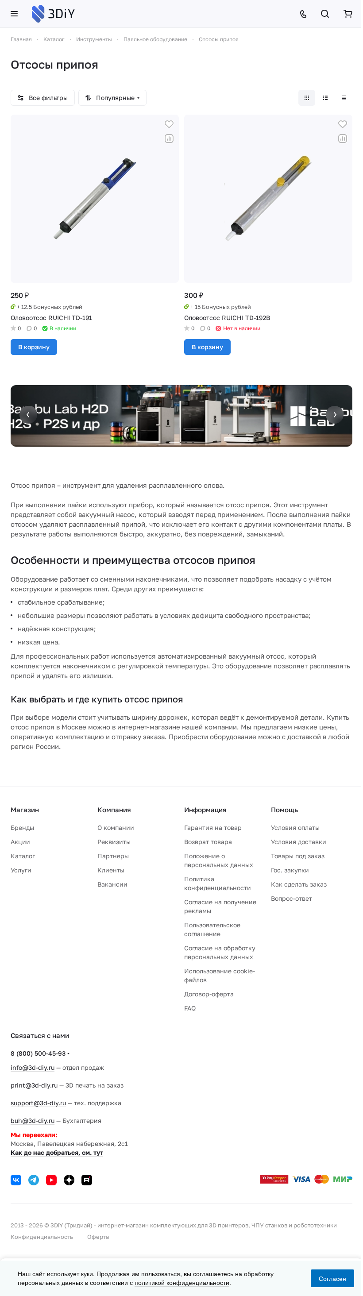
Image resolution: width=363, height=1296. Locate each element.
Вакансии (112, 884)
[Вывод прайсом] (344, 98)
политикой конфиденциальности (182, 1282)
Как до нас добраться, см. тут (57, 1152)
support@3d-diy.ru (38, 1103)
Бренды (22, 827)
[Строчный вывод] (325, 98)
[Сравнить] (169, 138)
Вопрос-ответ (291, 898)
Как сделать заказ (299, 884)
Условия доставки (298, 841)
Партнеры (113, 856)
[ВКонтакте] (16, 1180)
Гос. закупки (290, 870)
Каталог (23, 856)
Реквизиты (114, 841)
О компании (115, 827)
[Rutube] (86, 1180)
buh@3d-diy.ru (32, 1120)
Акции (20, 841)
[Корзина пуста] (348, 13)
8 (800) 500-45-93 (38, 1053)
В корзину (34, 347)
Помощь (284, 810)
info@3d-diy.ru (32, 1067)
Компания (114, 810)
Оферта (98, 1236)
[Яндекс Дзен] (69, 1180)
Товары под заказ (297, 856)
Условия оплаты (295, 827)
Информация (205, 810)
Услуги (21, 870)
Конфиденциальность (42, 1236)
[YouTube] (51, 1180)
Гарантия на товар (213, 827)
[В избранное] (169, 124)
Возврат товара (208, 841)
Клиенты (110, 870)
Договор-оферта (209, 994)
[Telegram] (33, 1180)
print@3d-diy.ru (34, 1085)
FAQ (190, 1008)
